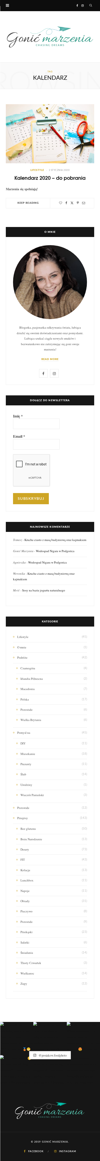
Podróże (22, 657)
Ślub (23, 774)
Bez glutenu (28, 829)
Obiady (25, 901)
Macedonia (27, 689)
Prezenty (25, 764)
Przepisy (22, 818)
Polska (24, 699)
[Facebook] (66, 202)
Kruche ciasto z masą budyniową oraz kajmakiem (55, 540)
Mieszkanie (27, 754)
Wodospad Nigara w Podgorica (55, 551)
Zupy (23, 983)
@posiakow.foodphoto (52, 1055)
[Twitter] (71, 202)
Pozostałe (26, 709)
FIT (22, 859)
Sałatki (24, 942)
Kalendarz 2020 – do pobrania (50, 177)
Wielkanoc (27, 973)
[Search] (90, 5)
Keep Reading (28, 203)
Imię (18, 416)
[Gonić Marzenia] (50, 36)
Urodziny (26, 785)
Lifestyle (37, 170)
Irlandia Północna (31, 679)
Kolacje (25, 870)
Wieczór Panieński (32, 795)
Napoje (25, 891)
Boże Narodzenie (31, 839)
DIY (23, 743)
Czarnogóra (27, 668)
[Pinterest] (78, 202)
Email (19, 436)
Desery (24, 849)
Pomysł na (23, 733)
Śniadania (26, 953)
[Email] (83, 202)
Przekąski (26, 932)
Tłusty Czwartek (30, 963)
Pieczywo (26, 911)
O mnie (21, 647)
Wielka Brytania (30, 720)
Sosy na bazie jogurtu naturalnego (43, 590)
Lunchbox (26, 880)
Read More (50, 359)
